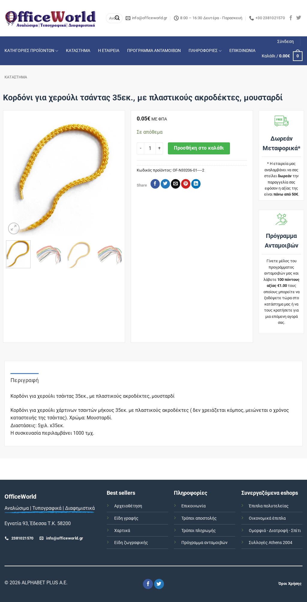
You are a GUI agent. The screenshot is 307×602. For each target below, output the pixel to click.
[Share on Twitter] (165, 184)
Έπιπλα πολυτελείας (269, 506)
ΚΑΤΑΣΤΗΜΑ (78, 50)
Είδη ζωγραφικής (131, 542)
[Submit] (117, 18)
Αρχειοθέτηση (128, 506)
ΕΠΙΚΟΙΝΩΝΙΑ (242, 50)
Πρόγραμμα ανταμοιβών (204, 542)
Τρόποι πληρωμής (198, 530)
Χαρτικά (122, 530)
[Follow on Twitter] (298, 18)
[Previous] (15, 177)
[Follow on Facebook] (290, 18)
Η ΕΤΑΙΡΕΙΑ (108, 50)
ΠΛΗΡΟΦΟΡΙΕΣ (203, 50)
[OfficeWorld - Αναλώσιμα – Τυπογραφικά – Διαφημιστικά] (50, 18)
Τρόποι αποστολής (199, 518)
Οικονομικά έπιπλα (267, 518)
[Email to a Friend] (175, 184)
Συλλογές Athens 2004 (270, 542)
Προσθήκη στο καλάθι (199, 148)
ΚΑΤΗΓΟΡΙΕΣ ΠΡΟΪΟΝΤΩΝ (29, 50)
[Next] (112, 177)
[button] (285, 41)
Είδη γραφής (126, 518)
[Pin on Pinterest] (185, 184)
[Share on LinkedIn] (196, 184)
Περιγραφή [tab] (24, 380)
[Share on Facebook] (155, 184)
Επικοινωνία (193, 506)
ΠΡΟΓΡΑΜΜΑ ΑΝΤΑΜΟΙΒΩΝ (154, 50)
